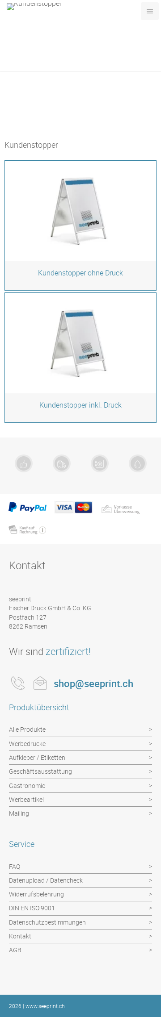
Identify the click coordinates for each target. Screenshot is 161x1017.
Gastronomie (27, 785)
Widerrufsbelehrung (36, 894)
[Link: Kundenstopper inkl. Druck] (80, 357)
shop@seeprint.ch (93, 683)
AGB (15, 950)
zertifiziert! (68, 651)
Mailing (19, 813)
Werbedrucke (27, 743)
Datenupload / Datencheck (46, 880)
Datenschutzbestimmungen (47, 922)
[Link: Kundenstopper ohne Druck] (80, 225)
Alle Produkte (27, 729)
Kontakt (20, 936)
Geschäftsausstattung (40, 771)
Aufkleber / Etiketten (37, 757)
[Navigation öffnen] (150, 11)
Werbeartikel (26, 799)
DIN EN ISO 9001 (32, 908)
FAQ (14, 866)
